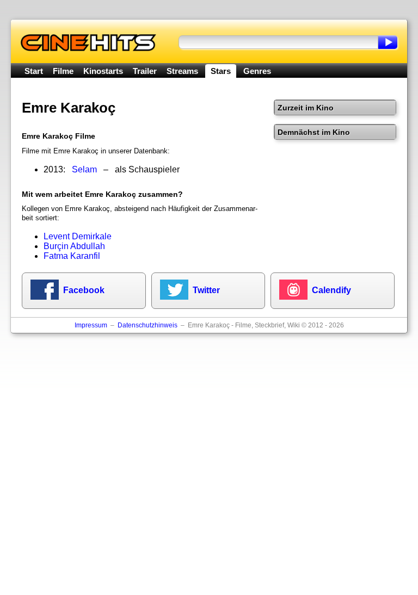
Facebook (83, 290)
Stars (221, 71)
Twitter (206, 290)
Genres (257, 71)
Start (33, 71)
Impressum (91, 325)
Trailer (145, 71)
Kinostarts (103, 71)
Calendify (331, 290)
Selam (84, 169)
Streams (182, 71)
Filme (63, 71)
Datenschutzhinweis (147, 325)
